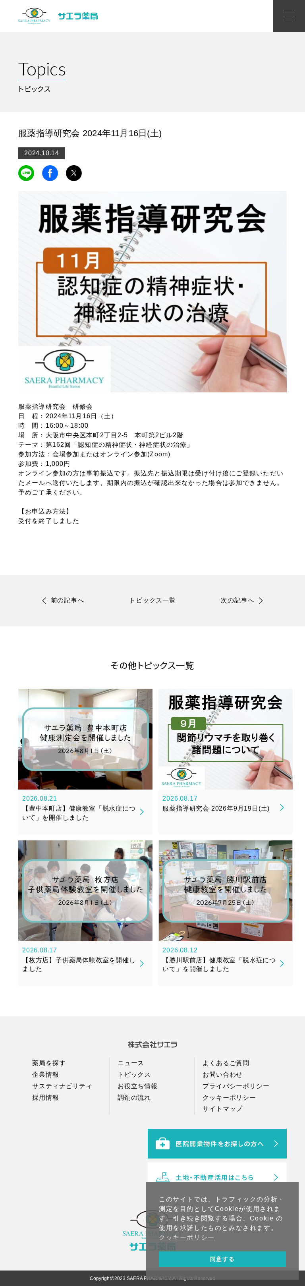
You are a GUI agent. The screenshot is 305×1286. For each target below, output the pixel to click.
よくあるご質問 (226, 1063)
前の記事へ (67, 600)
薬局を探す (49, 1063)
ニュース (131, 1063)
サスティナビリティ (62, 1086)
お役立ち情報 (138, 1086)
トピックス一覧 (152, 600)
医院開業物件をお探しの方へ (220, 1143)
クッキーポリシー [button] (187, 1237)
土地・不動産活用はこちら (215, 1177)
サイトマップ (223, 1108)
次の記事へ (237, 600)
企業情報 (45, 1074)
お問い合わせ (223, 1074)
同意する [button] (222, 1259)
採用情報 (45, 1097)
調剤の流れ (134, 1097)
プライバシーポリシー (236, 1086)
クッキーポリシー (229, 1097)
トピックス (134, 1074)
